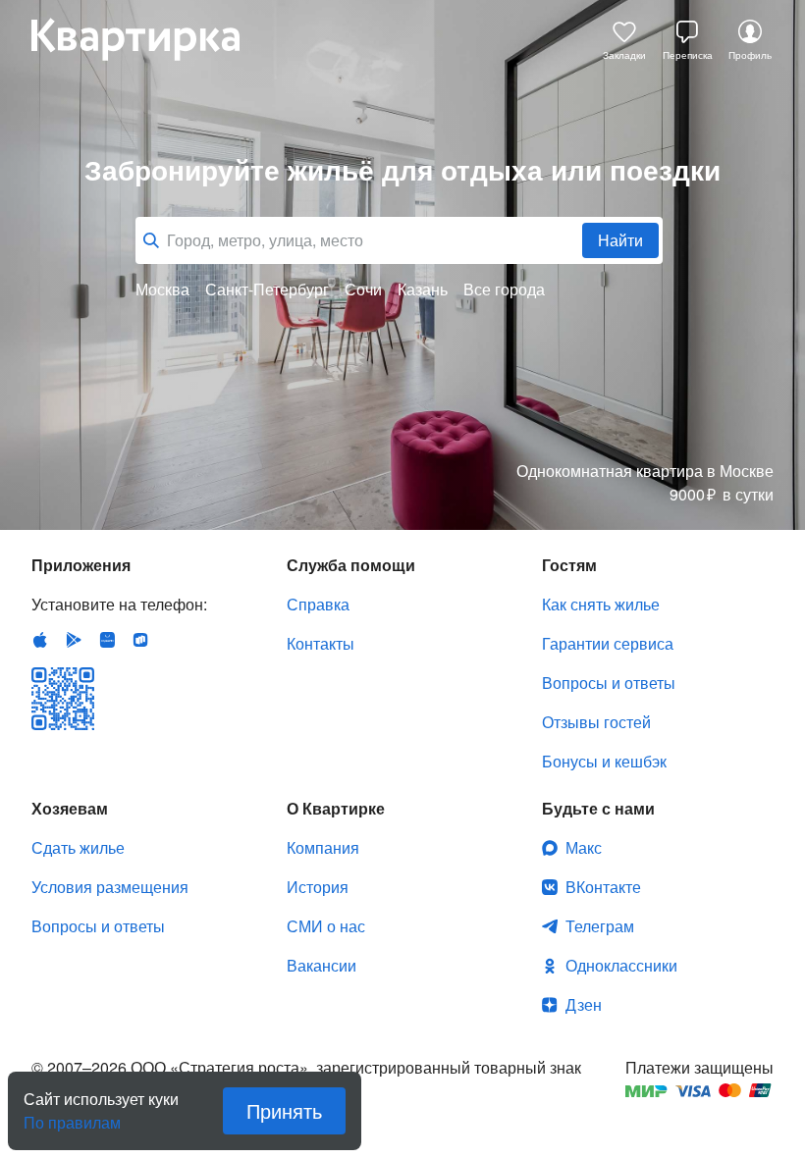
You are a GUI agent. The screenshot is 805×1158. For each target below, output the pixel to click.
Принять (284, 1110)
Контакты (320, 643)
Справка (318, 604)
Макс (583, 847)
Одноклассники (621, 965)
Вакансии (321, 965)
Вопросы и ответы (608, 682)
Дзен (583, 1004)
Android (73, 640)
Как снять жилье (601, 604)
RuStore (140, 640)
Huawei (107, 640)
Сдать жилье (78, 847)
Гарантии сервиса (607, 643)
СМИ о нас (326, 926)
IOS (40, 640)
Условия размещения (109, 886)
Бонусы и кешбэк (604, 761)
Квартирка (149, 39)
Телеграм (599, 926)
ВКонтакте (603, 886)
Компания (323, 847)
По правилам (72, 1115)
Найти (620, 240)
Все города (504, 289)
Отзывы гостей (596, 722)
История (318, 886)
